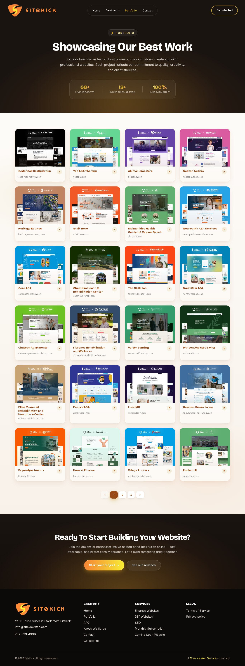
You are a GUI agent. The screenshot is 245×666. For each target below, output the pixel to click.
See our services (144, 565)
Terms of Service (198, 610)
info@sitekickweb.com (31, 627)
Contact (148, 10)
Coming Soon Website (150, 634)
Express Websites (147, 610)
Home (96, 10)
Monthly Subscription (149, 628)
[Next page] (140, 495)
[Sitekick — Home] (31, 10)
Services (111, 10)
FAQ (86, 622)
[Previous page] (105, 495)
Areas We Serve (95, 628)
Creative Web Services (204, 658)
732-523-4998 (25, 634)
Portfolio (131, 10)
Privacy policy (195, 616)
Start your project (102, 565)
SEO (138, 622)
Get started (224, 10)
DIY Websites (144, 616)
